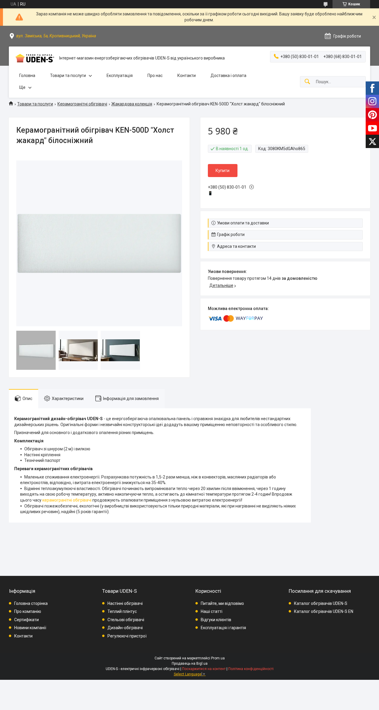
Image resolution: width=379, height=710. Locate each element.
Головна (27, 75)
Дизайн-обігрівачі (125, 627)
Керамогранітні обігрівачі (82, 104)
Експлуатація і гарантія (223, 627)
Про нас (155, 75)
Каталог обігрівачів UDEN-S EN (323, 611)
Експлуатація (120, 75)
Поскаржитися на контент (204, 669)
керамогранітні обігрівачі (66, 500)
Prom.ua (218, 658)
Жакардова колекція (131, 104)
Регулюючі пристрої (127, 636)
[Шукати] (307, 81)
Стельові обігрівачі (125, 619)
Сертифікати (26, 619)
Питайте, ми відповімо (222, 603)
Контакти (186, 75)
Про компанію (27, 611)
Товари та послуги (68, 75)
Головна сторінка (31, 603)
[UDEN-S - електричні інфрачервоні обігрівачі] (34, 58)
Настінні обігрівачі (125, 603)
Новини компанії (30, 627)
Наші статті (211, 611)
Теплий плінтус (122, 611)
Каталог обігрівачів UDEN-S (320, 603)
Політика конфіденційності (251, 669)
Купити (222, 170)
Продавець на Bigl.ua (190, 663)
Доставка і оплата (228, 75)
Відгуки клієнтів (216, 619)
